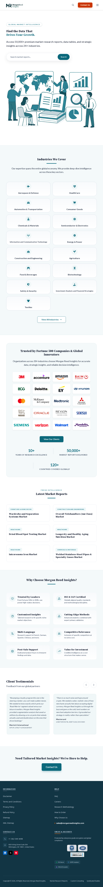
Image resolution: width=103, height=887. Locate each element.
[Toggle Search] (73, 5)
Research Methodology (64, 807)
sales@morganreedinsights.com (70, 823)
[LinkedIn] (5, 853)
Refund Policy (8, 812)
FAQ (56, 796)
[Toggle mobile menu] (97, 5)
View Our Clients (51, 439)
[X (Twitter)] (11, 853)
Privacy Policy (8, 807)
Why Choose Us (61, 817)
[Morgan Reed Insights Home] (14, 5)
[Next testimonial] (94, 685)
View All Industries (50, 319)
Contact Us (85, 5)
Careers (58, 801)
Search (64, 57)
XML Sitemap (8, 823)
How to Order (60, 812)
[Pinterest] (16, 853)
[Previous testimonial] (86, 685)
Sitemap (6, 817)
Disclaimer (7, 796)
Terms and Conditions (12, 801)
